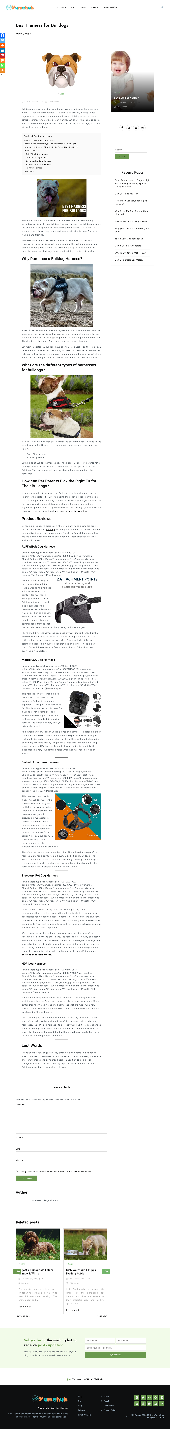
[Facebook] (2, 35)
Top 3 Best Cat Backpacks (129, 238)
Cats (73, 7)
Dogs (83, 7)
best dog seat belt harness (36, 954)
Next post (102, 1316)
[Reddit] (2, 45)
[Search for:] (131, 150)
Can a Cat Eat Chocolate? (128, 245)
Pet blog (61, 7)
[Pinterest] (2, 55)
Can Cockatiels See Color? (129, 260)
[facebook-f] (122, 127)
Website (19, 1160)
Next (108, 1271)
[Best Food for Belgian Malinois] (85, 1244)
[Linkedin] (2, 50)
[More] (2, 70)
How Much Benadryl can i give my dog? (131, 202)
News (118, 90)
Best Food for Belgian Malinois (80, 1271)
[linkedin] (136, 127)
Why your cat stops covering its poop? (132, 230)
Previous (19, 1271)
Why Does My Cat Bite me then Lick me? (131, 213)
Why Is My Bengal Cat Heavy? (130, 253)
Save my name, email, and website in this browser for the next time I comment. (55, 1171)
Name (19, 1137)
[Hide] (1, 75)
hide (48, 136)
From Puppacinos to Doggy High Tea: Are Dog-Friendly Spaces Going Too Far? (132, 99)
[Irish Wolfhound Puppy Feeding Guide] (38, 1244)
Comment (21, 1104)
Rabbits (94, 7)
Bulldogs (50, 529)
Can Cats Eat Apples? (126, 193)
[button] (162, 7)
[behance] (143, 127)
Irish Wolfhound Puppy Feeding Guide (33, 1271)
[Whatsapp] (2, 65)
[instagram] (129, 127)
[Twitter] (2, 40)
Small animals (110, 7)
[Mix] (2, 60)
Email (19, 1149)
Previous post (23, 1316)
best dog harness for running (71, 511)
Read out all (25, 1310)
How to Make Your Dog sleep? (131, 221)
